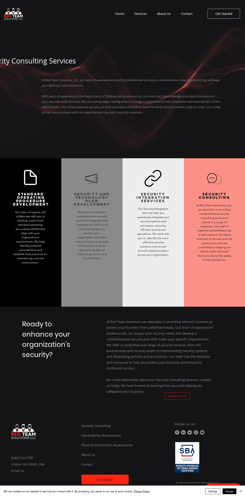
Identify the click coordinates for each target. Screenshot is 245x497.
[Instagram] (196, 432)
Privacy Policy (142, 491)
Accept (229, 491)
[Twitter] (189, 432)
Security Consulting (95, 426)
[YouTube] (202, 432)
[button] (143, 13)
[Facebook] (177, 432)
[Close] (241, 491)
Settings (212, 491)
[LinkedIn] (183, 432)
